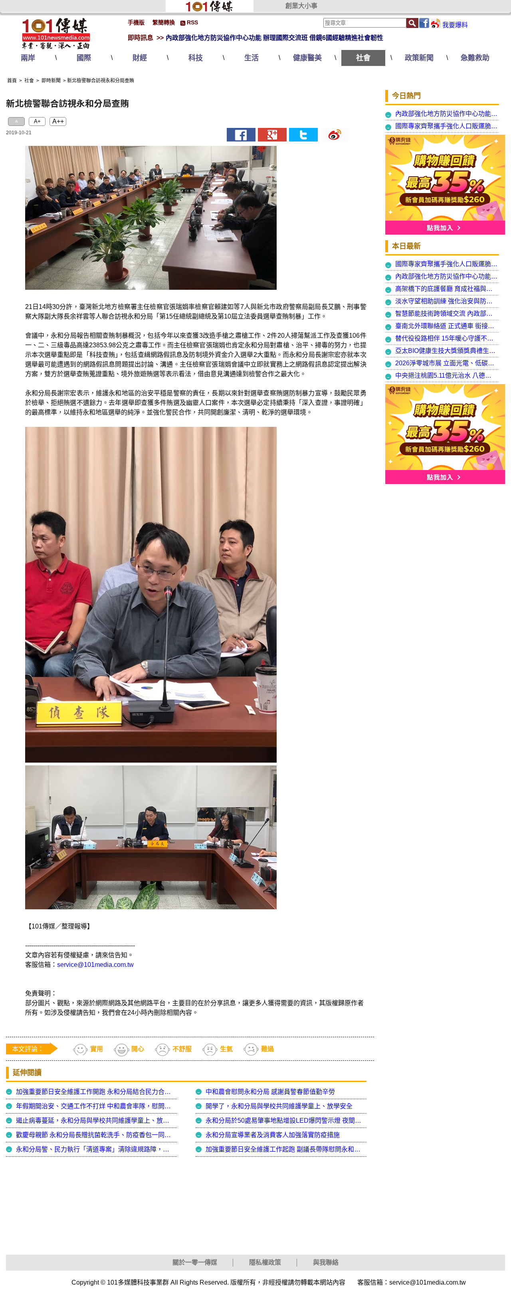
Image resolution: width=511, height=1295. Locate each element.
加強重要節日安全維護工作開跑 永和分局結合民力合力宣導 (95, 1091)
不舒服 (182, 1049)
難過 (267, 1049)
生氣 (226, 1049)
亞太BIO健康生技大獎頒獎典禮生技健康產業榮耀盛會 (446, 350)
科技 (195, 58)
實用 (96, 1049)
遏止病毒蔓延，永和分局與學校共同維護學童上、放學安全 (95, 1120)
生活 (251, 58)
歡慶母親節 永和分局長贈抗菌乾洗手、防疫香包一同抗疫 (95, 1135)
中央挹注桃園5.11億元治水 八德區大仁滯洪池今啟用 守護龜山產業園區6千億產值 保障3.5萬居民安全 (446, 375)
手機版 (136, 22)
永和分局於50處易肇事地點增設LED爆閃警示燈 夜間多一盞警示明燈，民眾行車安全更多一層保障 (285, 1120)
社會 (363, 58)
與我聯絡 (326, 1262)
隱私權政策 (265, 1262)
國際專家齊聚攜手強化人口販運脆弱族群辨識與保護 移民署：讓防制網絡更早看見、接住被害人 (446, 126)
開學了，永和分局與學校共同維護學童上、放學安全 (279, 1106)
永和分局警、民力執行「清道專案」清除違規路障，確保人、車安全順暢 (95, 1149)
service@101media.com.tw (95, 964)
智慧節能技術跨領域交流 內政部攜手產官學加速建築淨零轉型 (446, 313)
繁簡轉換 (164, 22)
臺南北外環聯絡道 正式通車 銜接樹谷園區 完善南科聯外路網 (446, 326)
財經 (140, 58)
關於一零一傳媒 (194, 1262)
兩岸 (28, 58)
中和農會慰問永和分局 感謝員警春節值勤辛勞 (270, 1091)
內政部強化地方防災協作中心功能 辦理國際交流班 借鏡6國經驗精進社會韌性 (274, 37)
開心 (137, 1049)
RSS (192, 22)
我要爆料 (455, 25)
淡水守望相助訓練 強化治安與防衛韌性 (446, 301)
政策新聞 (419, 58)
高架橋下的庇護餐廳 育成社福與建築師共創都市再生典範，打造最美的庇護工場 (446, 288)
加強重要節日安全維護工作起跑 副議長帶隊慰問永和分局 (285, 1149)
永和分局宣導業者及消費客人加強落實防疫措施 (273, 1135)
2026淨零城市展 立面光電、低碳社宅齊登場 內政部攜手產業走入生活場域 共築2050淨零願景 (446, 363)
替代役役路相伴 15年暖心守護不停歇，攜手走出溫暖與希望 (446, 338)
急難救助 (475, 58)
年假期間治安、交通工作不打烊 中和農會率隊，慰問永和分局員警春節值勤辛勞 (95, 1106)
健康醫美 (307, 58)
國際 (84, 58)
